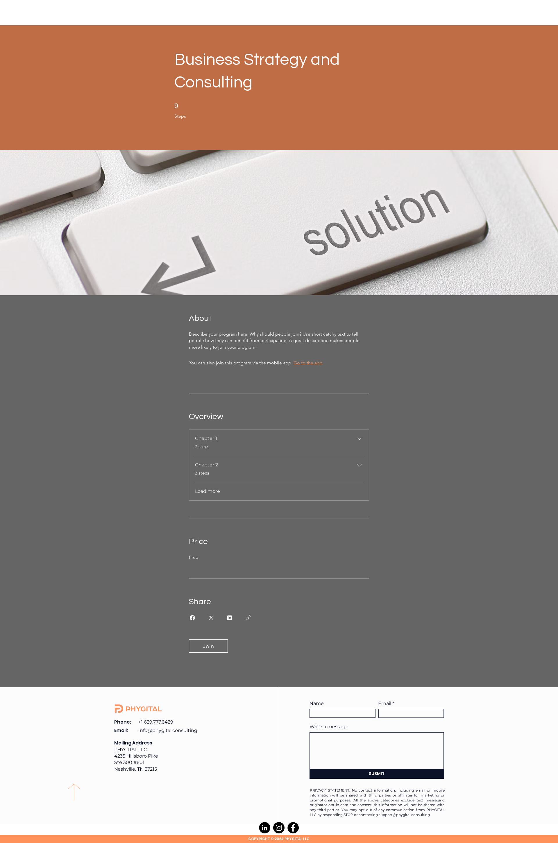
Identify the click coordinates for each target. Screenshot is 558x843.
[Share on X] (211, 617)
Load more (207, 491)
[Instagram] (279, 827)
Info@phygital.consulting (167, 730)
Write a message (329, 726)
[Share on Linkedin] (229, 617)
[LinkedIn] (264, 827)
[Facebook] (293, 827)
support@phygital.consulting (404, 814)
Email (384, 703)
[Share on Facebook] (192, 617)
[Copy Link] (248, 617)
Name (317, 703)
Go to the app (308, 363)
